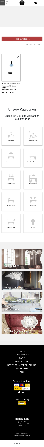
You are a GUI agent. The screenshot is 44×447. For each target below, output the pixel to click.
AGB (22, 372)
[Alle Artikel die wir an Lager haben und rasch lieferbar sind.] (36, 3)
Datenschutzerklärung (22, 365)
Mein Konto (22, 362)
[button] (18, 56)
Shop (22, 351)
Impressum (22, 369)
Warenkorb (22, 355)
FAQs (22, 358)
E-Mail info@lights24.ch (22, 435)
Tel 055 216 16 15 (22, 433)
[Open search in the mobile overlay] (7, 2)
